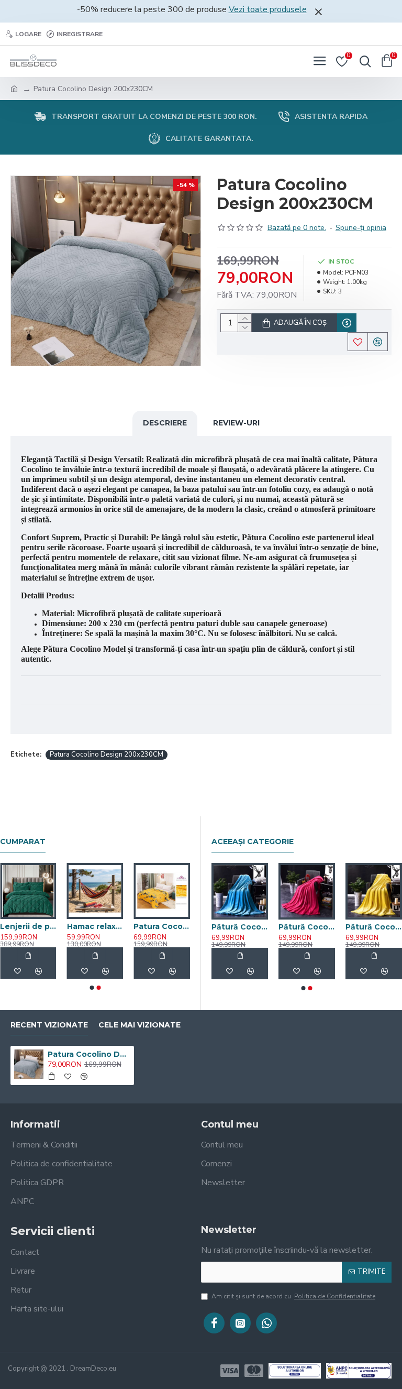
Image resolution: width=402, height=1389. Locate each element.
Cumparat (23, 841)
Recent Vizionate (49, 1025)
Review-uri (236, 423)
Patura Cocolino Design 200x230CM (106, 754)
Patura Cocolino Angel (161, 926)
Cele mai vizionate (139, 1025)
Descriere (165, 423)
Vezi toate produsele (268, 9)
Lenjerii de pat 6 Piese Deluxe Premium (28, 926)
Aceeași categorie (252, 841)
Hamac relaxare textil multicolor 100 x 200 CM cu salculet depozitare (95, 926)
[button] (92, 988)
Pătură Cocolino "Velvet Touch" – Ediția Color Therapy (211, 927)
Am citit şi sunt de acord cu (293, 1296)
